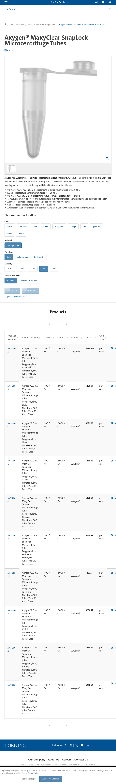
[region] (58, 775)
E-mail (10, 50)
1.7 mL (32, 268)
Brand (74, 337)
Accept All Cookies (50, 778)
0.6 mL (9, 268)
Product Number (11, 337)
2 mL (44, 268)
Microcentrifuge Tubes (46, 24)
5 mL (54, 268)
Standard (11, 280)
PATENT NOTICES (75, 764)
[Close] (111, 771)
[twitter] (76, 745)
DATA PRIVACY (90, 764)
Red (84, 226)
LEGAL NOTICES (60, 764)
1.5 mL (21, 268)
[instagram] (71, 745)
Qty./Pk (48, 337)
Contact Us (81, 759)
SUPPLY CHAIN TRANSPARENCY (40, 764)
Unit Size (101, 337)
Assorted (23, 226)
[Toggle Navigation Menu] (6, 2)
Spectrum (96, 226)
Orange (73, 226)
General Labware (17, 24)
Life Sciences (11, 9)
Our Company (36, 759)
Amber (10, 226)
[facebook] (65, 745)
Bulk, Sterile (39, 257)
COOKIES (22, 764)
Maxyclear (59, 226)
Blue (35, 226)
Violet (9, 233)
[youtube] (82, 745)
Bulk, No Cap (22, 257)
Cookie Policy (33, 773)
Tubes (30, 24)
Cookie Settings (28, 779)
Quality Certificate (17, 296)
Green (45, 226)
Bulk (9, 257)
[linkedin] (88, 745)
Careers (67, 759)
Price (88, 337)
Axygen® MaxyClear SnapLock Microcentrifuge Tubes (81, 24)
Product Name (30, 337)
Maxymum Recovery (29, 280)
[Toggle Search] (110, 2)
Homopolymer (13, 245)
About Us (53, 759)
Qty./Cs (61, 337)
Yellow (21, 233)
